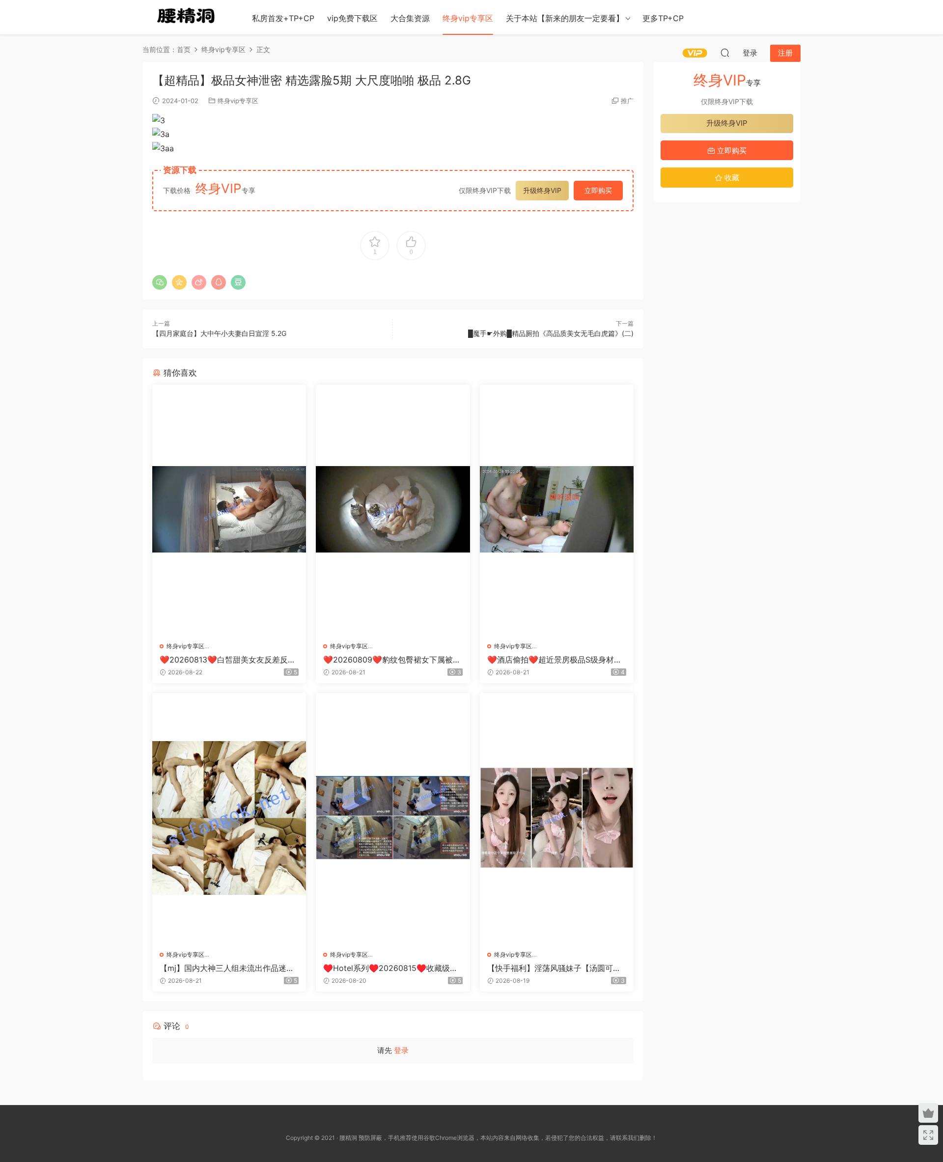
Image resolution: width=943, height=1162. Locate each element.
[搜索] (725, 52)
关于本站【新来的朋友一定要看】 (565, 18)
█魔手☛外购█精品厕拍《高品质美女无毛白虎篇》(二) (551, 333)
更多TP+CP (663, 18)
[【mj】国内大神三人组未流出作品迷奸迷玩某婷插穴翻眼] (229, 818)
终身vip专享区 (468, 18)
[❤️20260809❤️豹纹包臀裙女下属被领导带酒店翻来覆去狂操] (393, 510)
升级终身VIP (542, 190)
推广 (627, 101)
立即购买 (598, 190)
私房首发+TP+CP (283, 18)
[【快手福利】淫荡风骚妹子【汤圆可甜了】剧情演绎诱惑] (557, 818)
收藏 (730, 177)
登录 (401, 1050)
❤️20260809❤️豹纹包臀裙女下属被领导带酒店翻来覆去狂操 (392, 659)
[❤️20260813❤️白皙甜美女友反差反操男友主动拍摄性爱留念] (229, 510)
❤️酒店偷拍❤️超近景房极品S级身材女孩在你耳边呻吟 (554, 659)
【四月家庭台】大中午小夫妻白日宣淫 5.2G (219, 333)
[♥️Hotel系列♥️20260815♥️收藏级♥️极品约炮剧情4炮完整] (393, 818)
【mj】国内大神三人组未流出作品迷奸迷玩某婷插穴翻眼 (227, 968)
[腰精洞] (186, 17)
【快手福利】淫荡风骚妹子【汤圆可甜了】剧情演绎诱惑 (554, 968)
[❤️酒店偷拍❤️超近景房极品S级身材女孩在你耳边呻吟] (557, 510)
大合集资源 (410, 18)
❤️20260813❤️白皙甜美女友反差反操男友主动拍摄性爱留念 (228, 659)
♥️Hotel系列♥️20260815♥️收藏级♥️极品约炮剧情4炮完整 (391, 968)
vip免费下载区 (352, 18)
